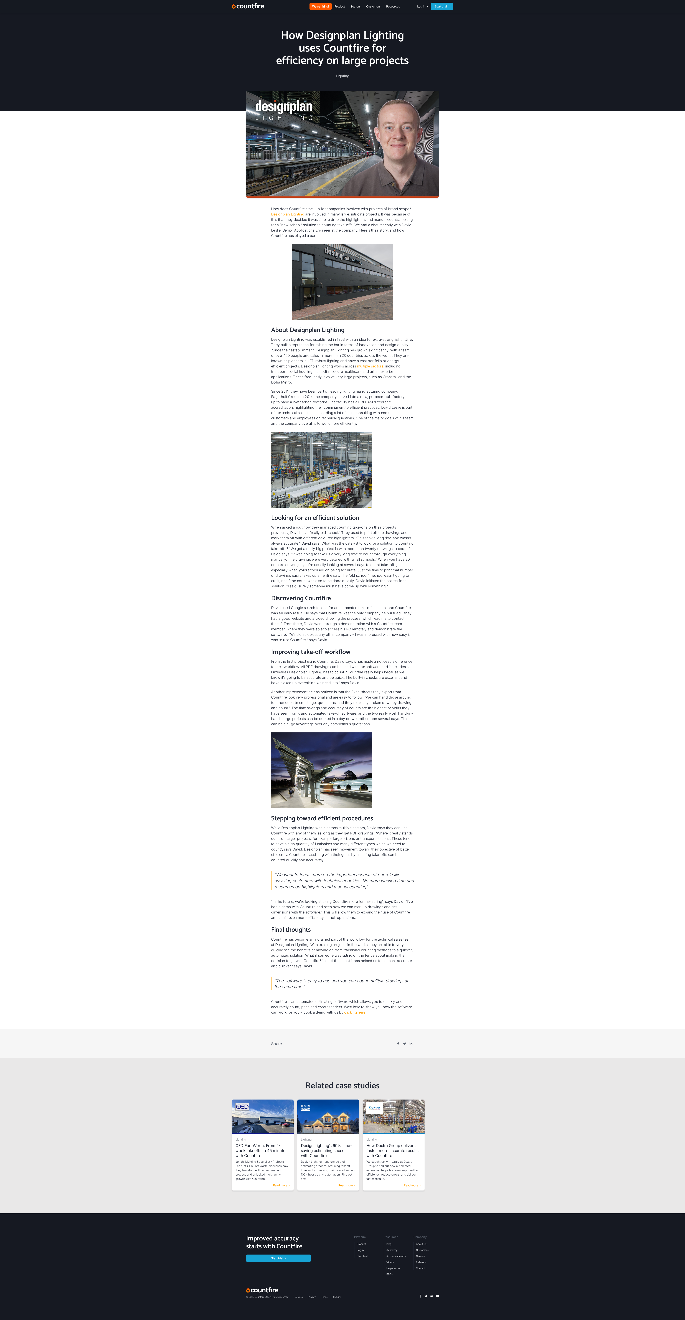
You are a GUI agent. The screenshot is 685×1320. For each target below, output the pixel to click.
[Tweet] (404, 1044)
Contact (420, 1268)
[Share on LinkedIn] (411, 1044)
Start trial (362, 1256)
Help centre (393, 1268)
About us (421, 1243)
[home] (248, 6)
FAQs (389, 1274)
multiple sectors (370, 366)
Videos (390, 1262)
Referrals (421, 1262)
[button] (340, 6)
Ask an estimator (396, 1256)
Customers (373, 6)
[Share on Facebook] (398, 1044)
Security (337, 1297)
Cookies (299, 1297)
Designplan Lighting (287, 214)
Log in (360, 1250)
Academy (391, 1250)
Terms (324, 1297)
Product (361, 1243)
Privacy (312, 1297)
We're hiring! (320, 6)
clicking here (354, 1012)
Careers (420, 1256)
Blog (388, 1243)
